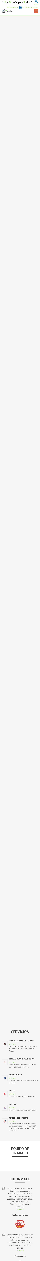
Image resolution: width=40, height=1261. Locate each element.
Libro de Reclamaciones (30, 7)
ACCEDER (12, 1044)
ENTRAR (20, 1209)
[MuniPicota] (17, 2)
